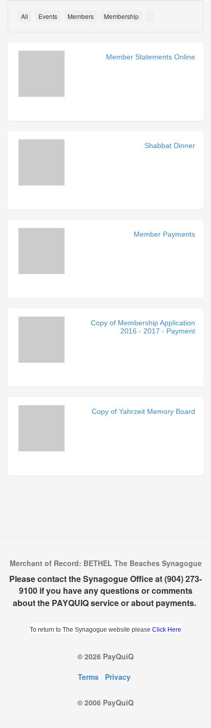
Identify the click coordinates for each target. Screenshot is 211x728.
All (24, 16)
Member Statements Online (150, 57)
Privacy (118, 677)
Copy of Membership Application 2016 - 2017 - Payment (143, 327)
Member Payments (164, 234)
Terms (88, 677)
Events (47, 16)
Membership (121, 16)
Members (81, 16)
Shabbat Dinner (169, 145)
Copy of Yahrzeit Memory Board (143, 411)
